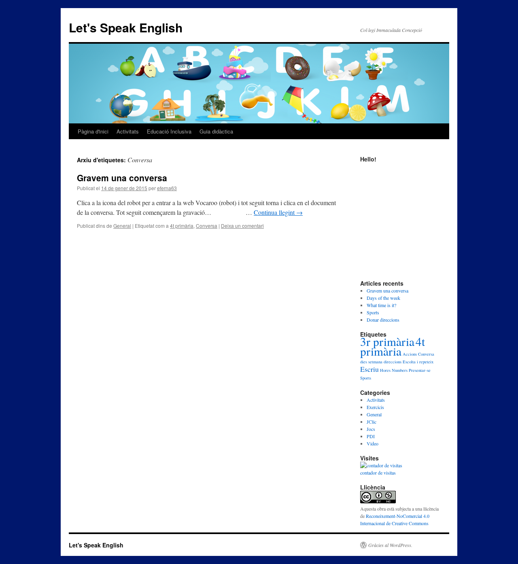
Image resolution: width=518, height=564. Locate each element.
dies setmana (371, 362)
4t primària (181, 225)
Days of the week (383, 298)
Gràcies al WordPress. (390, 545)
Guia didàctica (216, 131)
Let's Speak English (126, 27)
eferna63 (167, 187)
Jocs (371, 429)
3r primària (387, 341)
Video (372, 443)
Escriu (369, 369)
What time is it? (381, 305)
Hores (385, 370)
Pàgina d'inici (93, 131)
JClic (371, 421)
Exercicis (375, 407)
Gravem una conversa (122, 178)
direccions (392, 362)
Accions (410, 354)
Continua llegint (278, 212)
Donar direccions (383, 319)
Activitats (128, 131)
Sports (373, 312)
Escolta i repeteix (418, 362)
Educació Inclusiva (169, 131)
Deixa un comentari (242, 225)
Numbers (400, 370)
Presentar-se (420, 370)
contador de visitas (378, 472)
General (122, 225)
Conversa (206, 225)
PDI (371, 436)
